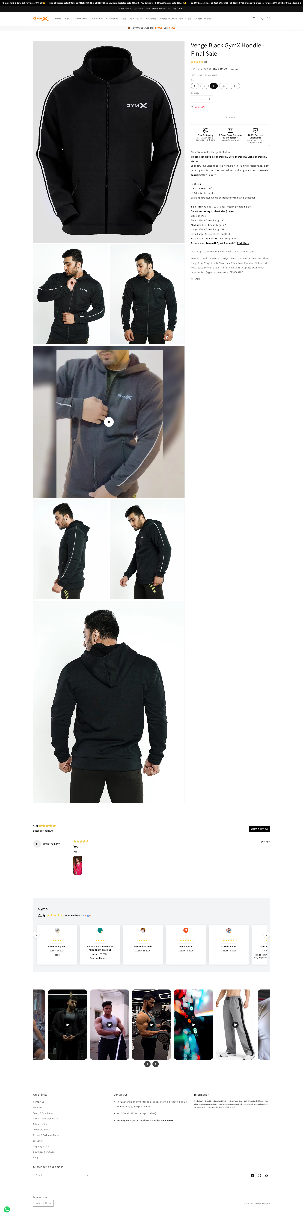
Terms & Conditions (43, 1113)
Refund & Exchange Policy (46, 1135)
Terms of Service (41, 1129)
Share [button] (197, 278)
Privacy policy (40, 1124)
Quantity (195, 93)
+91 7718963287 (126, 1113)
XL (224, 85)
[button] (68, 18)
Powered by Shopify (262, 1203)
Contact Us (38, 1101)
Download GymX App (44, 1151)
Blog (35, 1157)
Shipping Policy (41, 1146)
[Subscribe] (86, 1175)
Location (37, 1107)
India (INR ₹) (41, 1203)
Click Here (243, 243)
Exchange (38, 1140)
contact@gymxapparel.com (135, 1106)
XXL (235, 85)
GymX (252, 1203)
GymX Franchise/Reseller (46, 1118)
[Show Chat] (8, 1209)
